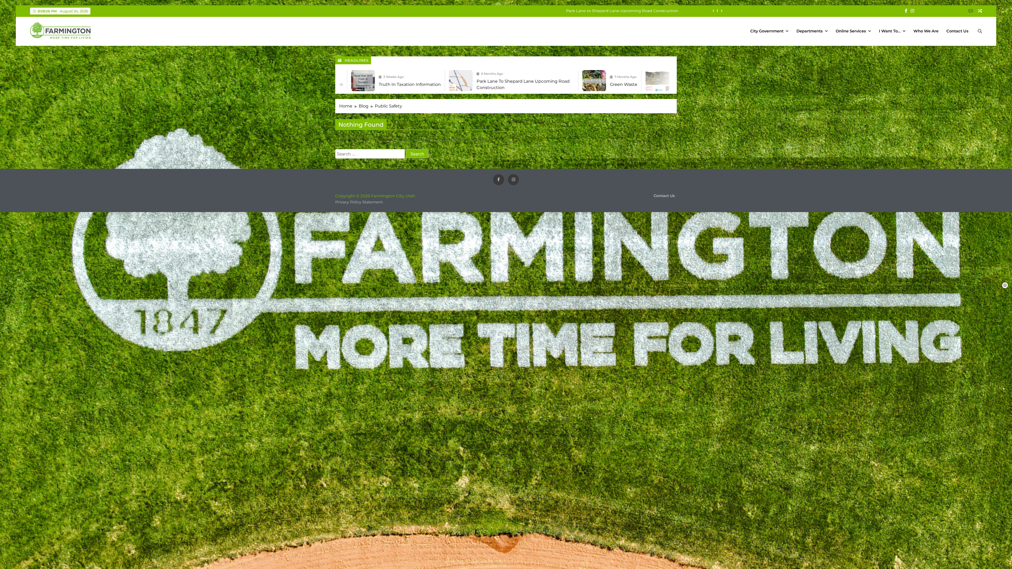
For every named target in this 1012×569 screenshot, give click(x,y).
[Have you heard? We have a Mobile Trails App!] (552, 80)
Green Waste (665, 11)
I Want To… (890, 31)
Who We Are (925, 31)
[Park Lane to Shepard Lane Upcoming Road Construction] (356, 80)
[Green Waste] (489, 80)
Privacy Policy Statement (359, 202)
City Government (767, 31)
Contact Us (957, 31)
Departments (809, 31)
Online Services (851, 31)
